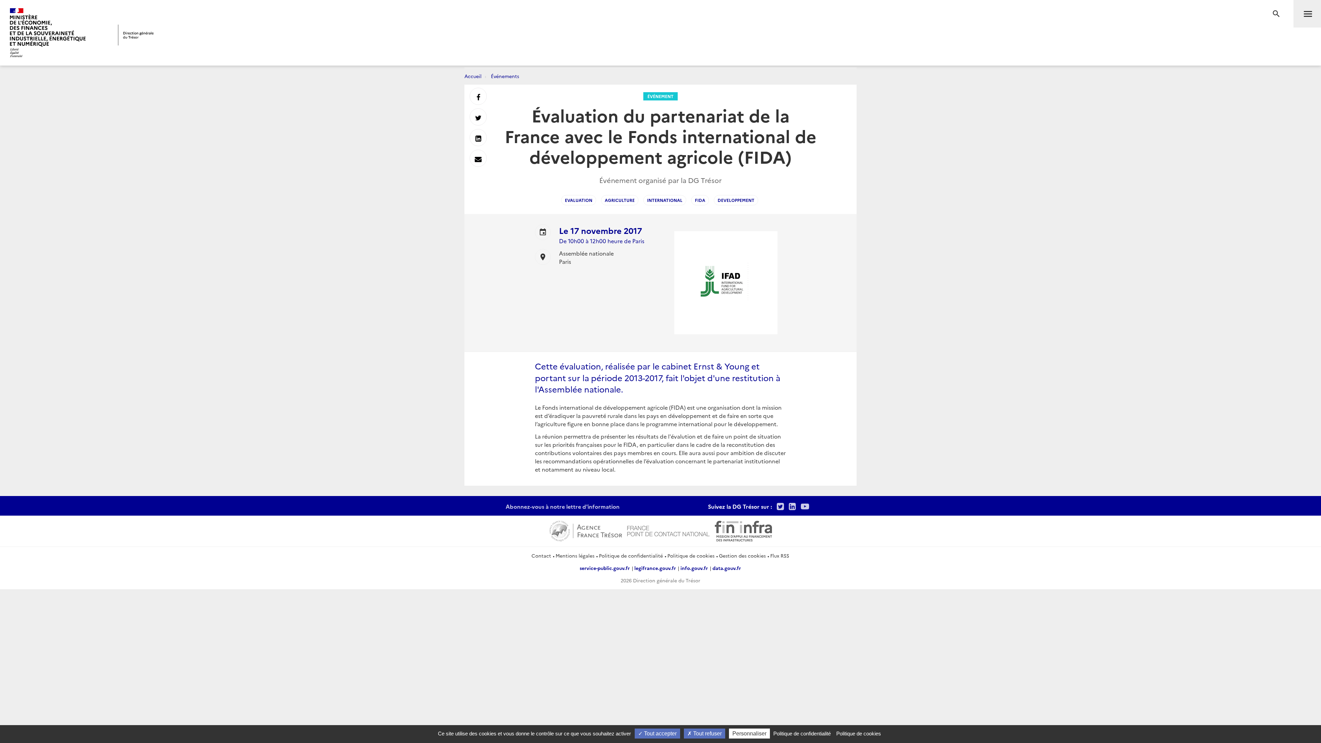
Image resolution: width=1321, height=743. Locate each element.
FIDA (700, 200)
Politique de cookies (691, 555)
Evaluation (578, 200)
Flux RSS (779, 555)
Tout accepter (660, 733)
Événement (660, 96)
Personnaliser (749, 733)
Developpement (736, 200)
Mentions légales (575, 555)
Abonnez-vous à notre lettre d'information (563, 506)
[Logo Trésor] (136, 35)
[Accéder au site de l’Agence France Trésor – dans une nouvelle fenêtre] (585, 530)
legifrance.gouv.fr (655, 567)
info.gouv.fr (694, 567)
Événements (505, 76)
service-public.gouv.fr (605, 567)
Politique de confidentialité (631, 555)
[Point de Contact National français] (668, 530)
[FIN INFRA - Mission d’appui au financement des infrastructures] (743, 530)
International (665, 200)
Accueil (473, 76)
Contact (541, 555)
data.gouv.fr (726, 567)
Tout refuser (707, 733)
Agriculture (620, 200)
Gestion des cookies (742, 555)
